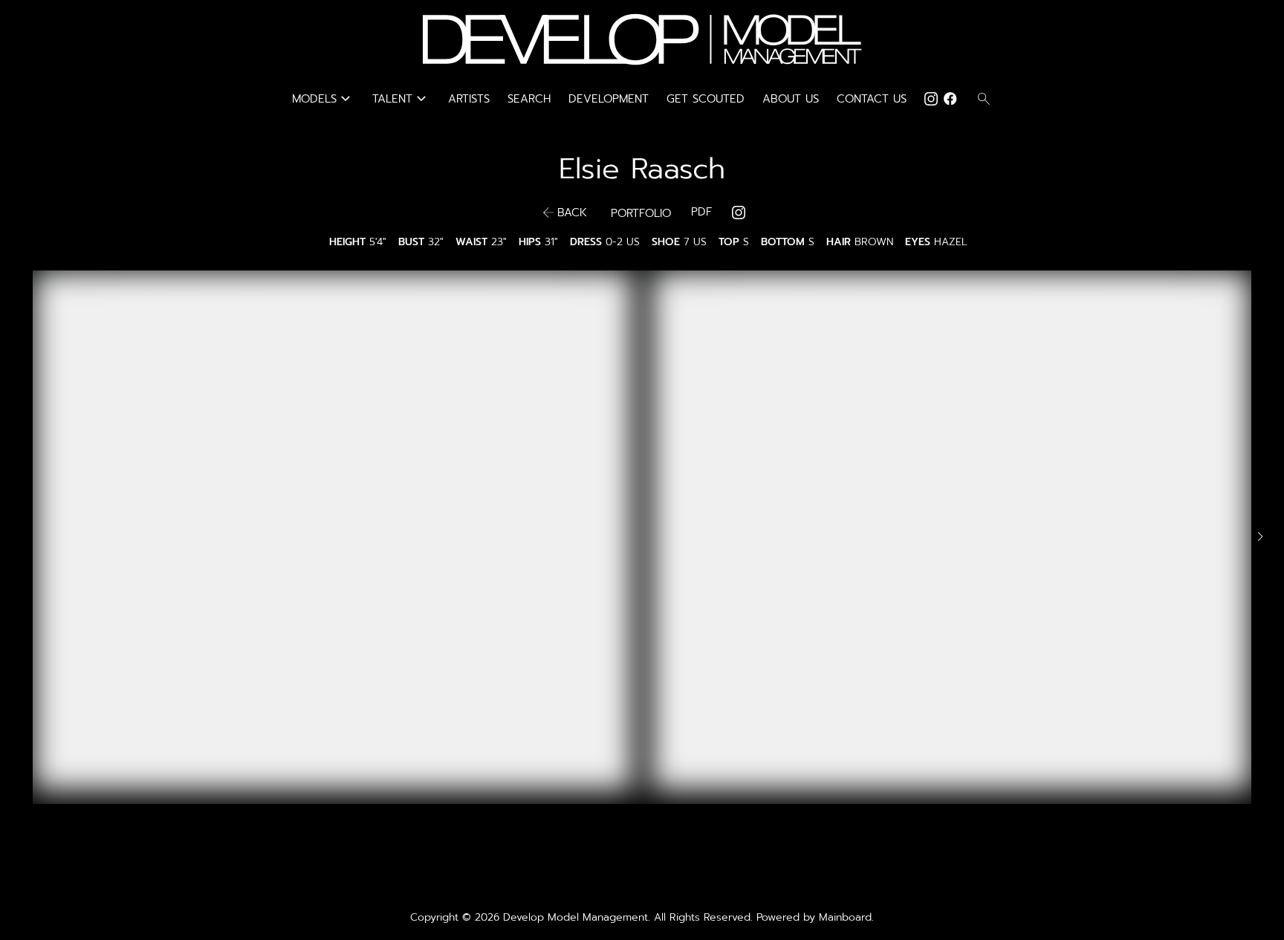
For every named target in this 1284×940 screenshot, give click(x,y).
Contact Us (872, 99)
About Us (790, 99)
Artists (469, 99)
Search (529, 99)
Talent (401, 99)
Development (608, 99)
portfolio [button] (641, 213)
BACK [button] (572, 212)
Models (323, 99)
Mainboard (845, 917)
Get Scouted (706, 99)
